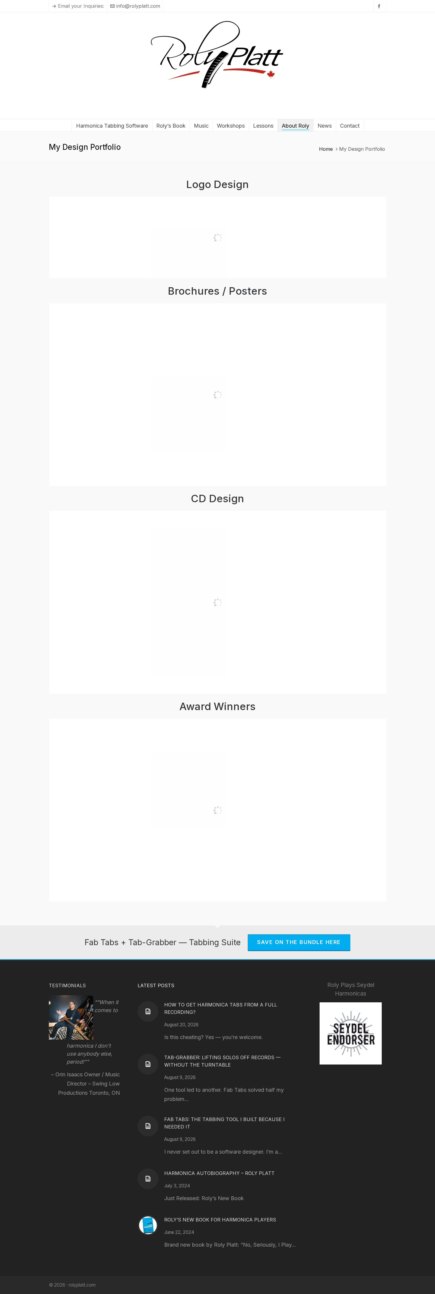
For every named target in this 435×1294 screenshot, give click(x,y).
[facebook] (380, 6)
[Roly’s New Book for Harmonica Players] (148, 1225)
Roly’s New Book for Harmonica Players (220, 1220)
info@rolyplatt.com (138, 6)
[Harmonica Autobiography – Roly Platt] (148, 1178)
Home (326, 149)
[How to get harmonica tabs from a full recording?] (148, 1011)
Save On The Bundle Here (299, 942)
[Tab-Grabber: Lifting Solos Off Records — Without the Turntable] (148, 1064)
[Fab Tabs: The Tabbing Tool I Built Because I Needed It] (148, 1126)
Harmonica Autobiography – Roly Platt (219, 1173)
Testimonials (67, 985)
